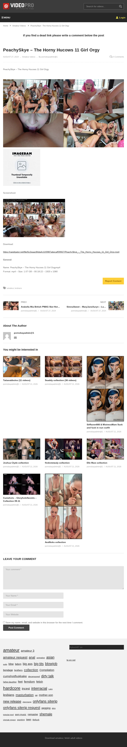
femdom (29, 681)
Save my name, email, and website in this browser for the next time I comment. (44, 622)
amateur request (15, 657)
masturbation (25, 695)
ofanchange (27, 702)
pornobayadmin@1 (24, 333)
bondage (8, 670)
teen (28, 719)
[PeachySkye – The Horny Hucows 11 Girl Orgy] (21, 366)
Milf (36, 695)
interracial (39, 688)
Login (122, 17)
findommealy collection (57, 463)
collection (31, 670)
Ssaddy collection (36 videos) (60, 380)
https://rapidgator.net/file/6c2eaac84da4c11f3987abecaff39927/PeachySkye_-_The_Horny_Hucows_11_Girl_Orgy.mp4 (61, 252)
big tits (39, 664)
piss (54, 708)
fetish (39, 681)
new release (12, 701)
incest (26, 688)
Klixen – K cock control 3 (95, 647)
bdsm (18, 664)
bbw (11, 664)
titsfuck (36, 719)
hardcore (11, 688)
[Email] (15, 337)
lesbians (18, 288)
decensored (34, 676)
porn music (20, 714)
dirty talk (47, 676)
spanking (21, 720)
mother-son (46, 695)
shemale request (9, 720)
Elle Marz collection (97, 463)
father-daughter (10, 682)
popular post (8, 715)
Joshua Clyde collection (16, 463)
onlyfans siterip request (21, 708)
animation (41, 658)
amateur (10, 288)
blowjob (51, 664)
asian (50, 657)
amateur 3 (27, 650)
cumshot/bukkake (15, 676)
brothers (18, 670)
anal (32, 657)
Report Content (113, 281)
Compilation (46, 670)
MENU (7, 17)
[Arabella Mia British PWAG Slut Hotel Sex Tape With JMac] (31, 306)
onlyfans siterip (45, 701)
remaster (33, 714)
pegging (46, 708)
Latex (50, 689)
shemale (45, 714)
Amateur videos (28, 57)
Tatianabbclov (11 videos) (16, 380)
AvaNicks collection (55, 542)
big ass (28, 664)
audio (5, 664)
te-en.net (71, 660)
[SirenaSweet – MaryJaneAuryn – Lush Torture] (95, 306)
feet (20, 681)
